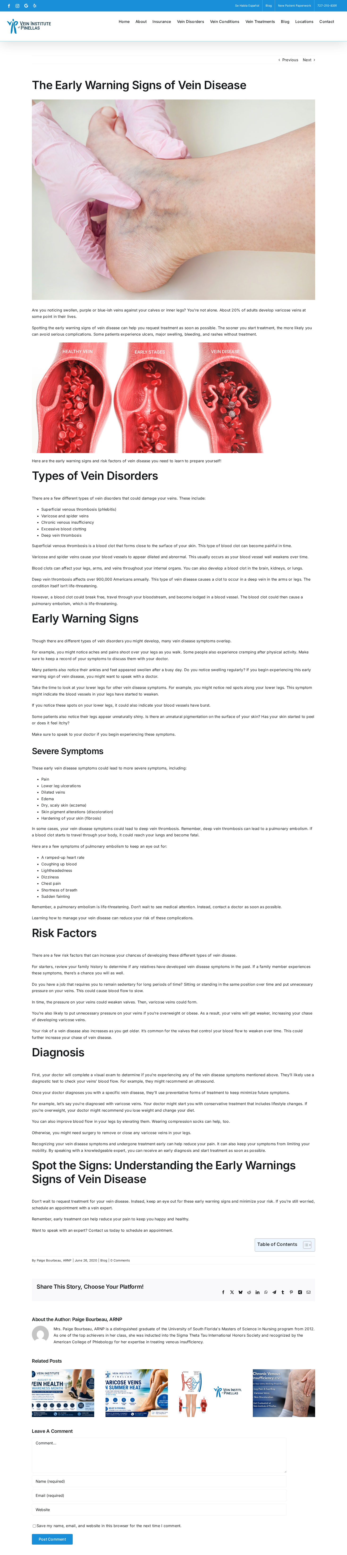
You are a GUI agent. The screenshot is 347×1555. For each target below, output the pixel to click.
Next (307, 59)
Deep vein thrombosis (61, 535)
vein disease (81, 828)
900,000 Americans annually (122, 579)
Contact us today (104, 1230)
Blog (103, 1260)
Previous (290, 59)
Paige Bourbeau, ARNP (54, 1260)
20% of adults (245, 310)
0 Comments (120, 1260)
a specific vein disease (123, 1092)
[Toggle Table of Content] (305, 1245)
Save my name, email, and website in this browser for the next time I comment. (109, 1525)
